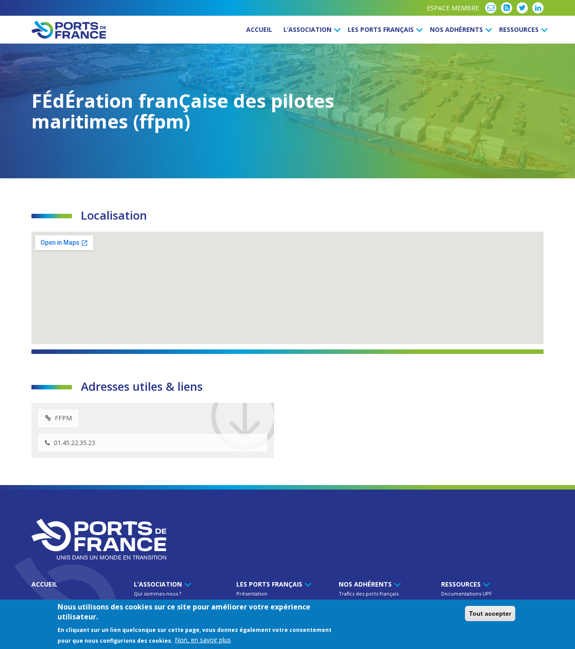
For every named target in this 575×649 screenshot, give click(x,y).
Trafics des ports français (368, 593)
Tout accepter (490, 613)
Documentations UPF (466, 593)
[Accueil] (68, 29)
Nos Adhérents (457, 29)
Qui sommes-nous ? (157, 593)
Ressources (519, 29)
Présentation (251, 593)
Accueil (259, 29)
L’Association (308, 29)
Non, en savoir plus (203, 640)
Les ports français (382, 29)
